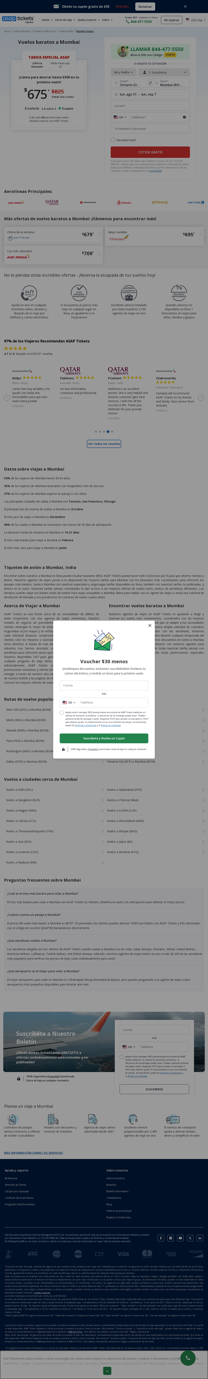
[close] (149, 625)
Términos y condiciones (85, 725)
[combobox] (104, 685)
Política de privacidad (111, 725)
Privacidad (93, 749)
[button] (69, 702)
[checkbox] (62, 713)
